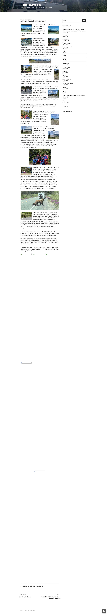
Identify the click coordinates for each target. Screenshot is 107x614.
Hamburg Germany (67, 43)
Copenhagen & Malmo (68, 47)
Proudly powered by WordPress (27, 610)
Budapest (65, 71)
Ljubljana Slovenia (67, 79)
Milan (64, 101)
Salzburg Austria (66, 63)
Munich (64, 59)
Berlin (64, 51)
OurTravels (31, 5)
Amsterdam (65, 39)
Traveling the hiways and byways (33, 586)
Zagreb (64, 75)
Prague (64, 55)
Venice (64, 87)
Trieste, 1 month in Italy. (68, 83)
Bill (31, 18)
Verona (64, 91)
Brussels (65, 35)
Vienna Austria (66, 67)
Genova (64, 105)
